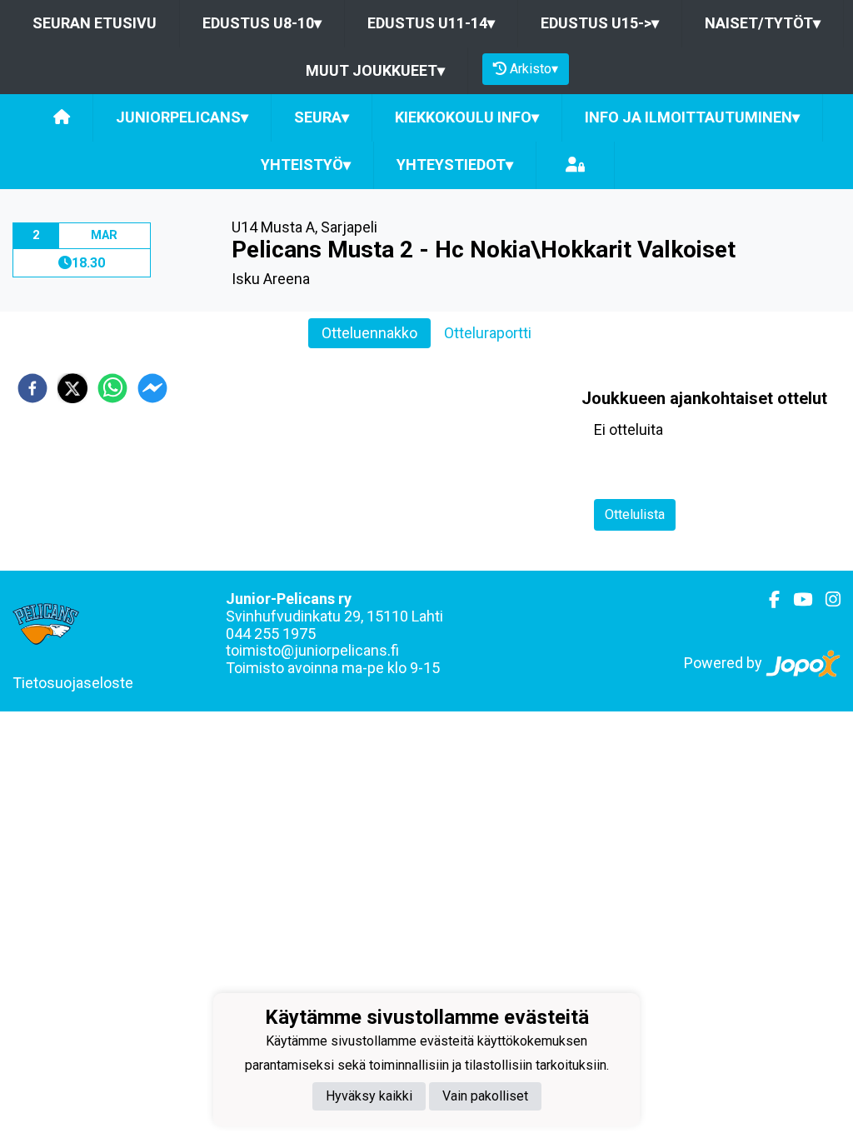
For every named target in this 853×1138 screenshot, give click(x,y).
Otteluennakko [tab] (369, 333)
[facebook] (32, 388)
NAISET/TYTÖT (763, 23)
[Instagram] (826, 600)
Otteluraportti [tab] (487, 333)
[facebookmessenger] (152, 388)
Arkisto (534, 69)
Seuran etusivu (94, 23)
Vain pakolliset (485, 1096)
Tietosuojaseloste (72, 682)
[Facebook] (768, 600)
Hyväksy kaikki (369, 1096)
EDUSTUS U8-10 (262, 23)
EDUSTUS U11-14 (431, 23)
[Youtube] (796, 600)
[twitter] (72, 388)
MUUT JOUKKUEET (375, 70)
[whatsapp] (112, 388)
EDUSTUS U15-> (600, 23)
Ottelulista (635, 514)
